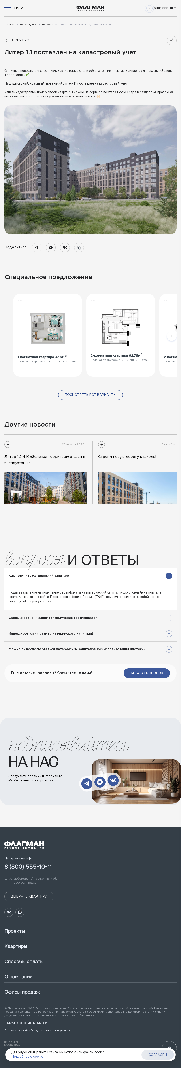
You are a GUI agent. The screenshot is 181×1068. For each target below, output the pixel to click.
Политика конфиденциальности (26, 1023)
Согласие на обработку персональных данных (37, 1030)
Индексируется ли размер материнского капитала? (51, 633)
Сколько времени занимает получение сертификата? (53, 618)
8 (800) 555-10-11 (163, 8)
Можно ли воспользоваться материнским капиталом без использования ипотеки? (77, 649)
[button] (20, 301)
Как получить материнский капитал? (39, 576)
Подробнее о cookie (27, 1056)
